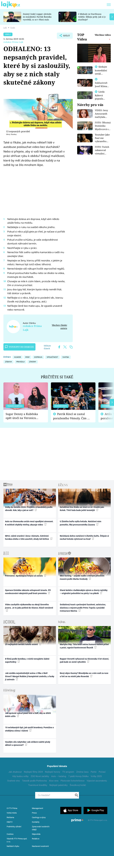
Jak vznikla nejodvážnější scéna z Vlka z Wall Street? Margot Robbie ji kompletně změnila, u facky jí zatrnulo (29, 676)
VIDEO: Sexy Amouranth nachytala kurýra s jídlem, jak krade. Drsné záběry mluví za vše (102, 114)
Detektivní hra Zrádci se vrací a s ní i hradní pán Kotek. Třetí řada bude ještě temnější (82, 508)
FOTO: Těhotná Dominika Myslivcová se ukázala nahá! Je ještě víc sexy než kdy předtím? (103, 126)
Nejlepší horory (52, 772)
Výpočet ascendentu (97, 780)
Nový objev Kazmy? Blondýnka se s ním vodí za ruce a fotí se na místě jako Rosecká (84, 674)
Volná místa (12, 813)
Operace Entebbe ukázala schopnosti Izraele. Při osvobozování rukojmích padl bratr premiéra (28, 591)
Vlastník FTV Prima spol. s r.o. (17, 840)
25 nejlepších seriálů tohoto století (21, 644)
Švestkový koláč (78, 785)
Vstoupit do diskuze (21, 346)
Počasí (102, 772)
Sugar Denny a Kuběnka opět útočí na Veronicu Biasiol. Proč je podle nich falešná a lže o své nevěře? (23, 416)
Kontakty (35, 822)
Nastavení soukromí (40, 846)
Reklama (10, 817)
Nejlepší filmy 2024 (33, 772)
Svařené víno (13, 780)
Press (34, 813)
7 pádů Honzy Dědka (78, 776)
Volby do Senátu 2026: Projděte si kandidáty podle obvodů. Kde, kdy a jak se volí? (29, 508)
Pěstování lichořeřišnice (72, 780)
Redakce (35, 839)
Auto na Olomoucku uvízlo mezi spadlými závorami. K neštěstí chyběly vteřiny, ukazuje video (29, 523)
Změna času (82, 772)
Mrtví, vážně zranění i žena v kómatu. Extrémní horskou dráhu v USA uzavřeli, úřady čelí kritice (27, 537)
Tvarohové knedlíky (37, 785)
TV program (68, 772)
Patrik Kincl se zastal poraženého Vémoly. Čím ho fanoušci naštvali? (72, 416)
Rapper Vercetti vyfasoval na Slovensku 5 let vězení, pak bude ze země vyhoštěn (84, 660)
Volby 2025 (96, 776)
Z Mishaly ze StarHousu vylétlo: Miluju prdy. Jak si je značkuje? (92, 17)
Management (37, 808)
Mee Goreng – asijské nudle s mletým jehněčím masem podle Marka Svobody (82, 577)
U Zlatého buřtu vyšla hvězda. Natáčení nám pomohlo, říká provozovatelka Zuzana (80, 523)
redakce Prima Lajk (13, 42)
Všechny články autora (59, 327)
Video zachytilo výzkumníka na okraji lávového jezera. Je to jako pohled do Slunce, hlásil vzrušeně (29, 606)
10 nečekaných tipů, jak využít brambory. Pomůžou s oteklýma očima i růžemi (29, 729)
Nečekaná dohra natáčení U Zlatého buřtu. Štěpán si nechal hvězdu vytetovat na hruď (84, 537)
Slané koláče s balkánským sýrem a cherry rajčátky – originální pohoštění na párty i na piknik (83, 591)
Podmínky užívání (14, 826)
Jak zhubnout (15, 772)
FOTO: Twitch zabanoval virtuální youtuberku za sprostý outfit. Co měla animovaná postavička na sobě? (102, 150)
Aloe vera (53, 780)
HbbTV (9, 822)
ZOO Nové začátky (40, 776)
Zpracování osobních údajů (40, 828)
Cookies (10, 834)
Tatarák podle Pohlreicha (34, 780)
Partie (93, 772)
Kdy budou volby (20, 776)
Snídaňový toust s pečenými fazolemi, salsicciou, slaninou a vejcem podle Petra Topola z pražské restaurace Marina (83, 607)
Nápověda (36, 834)
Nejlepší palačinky (58, 785)
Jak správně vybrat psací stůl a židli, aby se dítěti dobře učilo (28, 714)
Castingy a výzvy (39, 817)
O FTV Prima (12, 808)
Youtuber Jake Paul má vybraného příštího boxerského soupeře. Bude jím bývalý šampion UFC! (102, 138)
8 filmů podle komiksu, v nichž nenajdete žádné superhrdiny (27, 660)
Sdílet (65, 36)
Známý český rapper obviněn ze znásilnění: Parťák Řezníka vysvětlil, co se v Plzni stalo (37, 17)
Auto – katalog (58, 776)
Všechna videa (103, 34)
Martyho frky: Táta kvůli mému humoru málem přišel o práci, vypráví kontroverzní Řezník (84, 646)
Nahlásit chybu (13, 846)
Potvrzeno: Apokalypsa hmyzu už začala (24, 576)
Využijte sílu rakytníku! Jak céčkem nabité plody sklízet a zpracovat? (27, 743)
